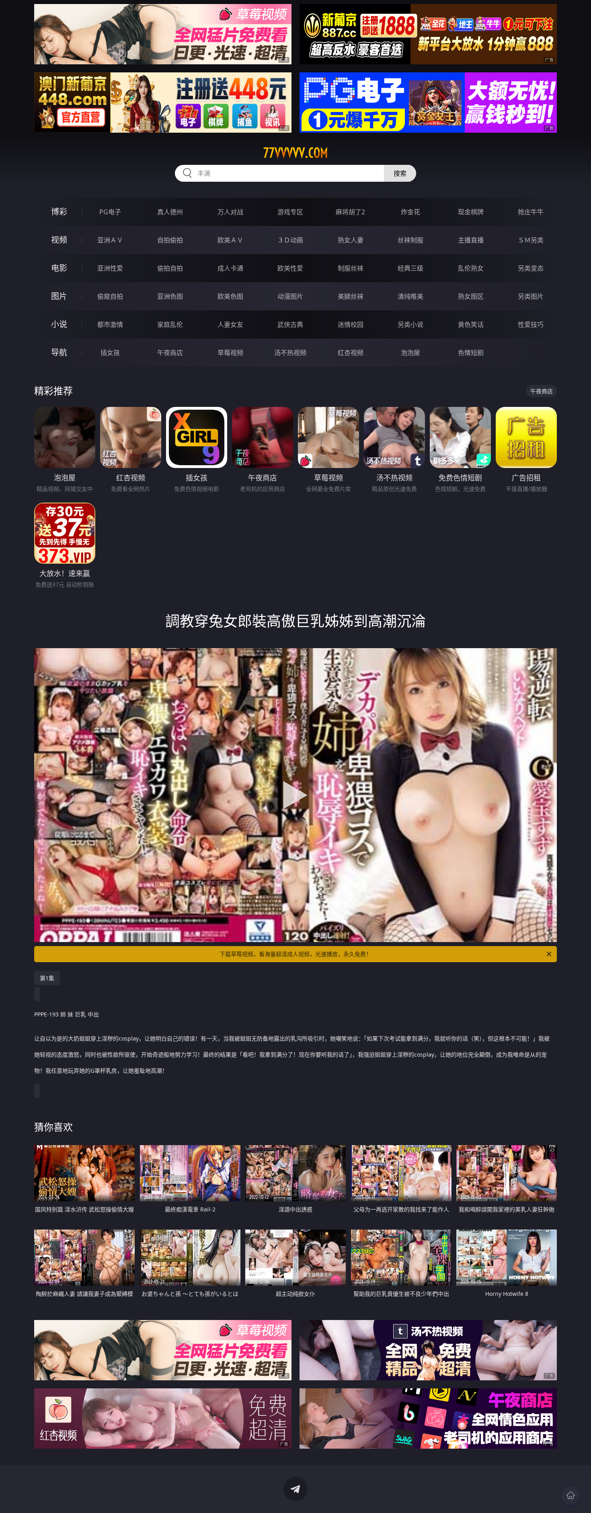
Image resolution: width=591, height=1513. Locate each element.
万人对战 (230, 211)
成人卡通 (230, 268)
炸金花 (410, 211)
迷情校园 (350, 324)
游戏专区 (290, 211)
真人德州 (170, 211)
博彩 (59, 211)
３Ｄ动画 (290, 240)
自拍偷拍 (170, 240)
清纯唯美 (410, 296)
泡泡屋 (410, 352)
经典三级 (410, 268)
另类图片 (531, 296)
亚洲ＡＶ (110, 240)
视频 (59, 239)
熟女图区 (471, 296)
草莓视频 (230, 352)
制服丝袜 (350, 268)
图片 (59, 296)
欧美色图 (230, 296)
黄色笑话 (471, 324)
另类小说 (410, 324)
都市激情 (110, 324)
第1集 (47, 978)
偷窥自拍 (110, 296)
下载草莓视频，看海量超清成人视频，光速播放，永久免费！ (295, 954)
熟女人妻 (350, 240)
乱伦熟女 (471, 268)
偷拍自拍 (170, 268)
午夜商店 (170, 352)
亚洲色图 (170, 296)
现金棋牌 (471, 211)
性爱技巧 (531, 324)
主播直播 (471, 240)
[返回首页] (570, 1495)
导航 (59, 352)
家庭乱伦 (170, 324)
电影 (59, 268)
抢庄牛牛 (531, 211)
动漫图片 (290, 296)
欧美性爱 (290, 268)
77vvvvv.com (295, 153)
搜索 (400, 173)
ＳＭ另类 (531, 240)
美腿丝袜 (350, 296)
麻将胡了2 (350, 211)
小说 (59, 324)
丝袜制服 (410, 240)
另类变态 (531, 268)
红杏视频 (350, 352)
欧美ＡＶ (230, 240)
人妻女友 (230, 324)
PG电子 (110, 211)
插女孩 (110, 352)
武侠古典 (290, 324)
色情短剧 (471, 352)
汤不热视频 (290, 352)
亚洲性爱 (110, 268)
